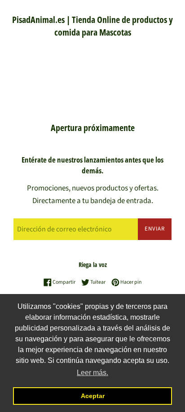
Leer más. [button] (92, 372)
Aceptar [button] (93, 395)
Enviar (155, 229)
